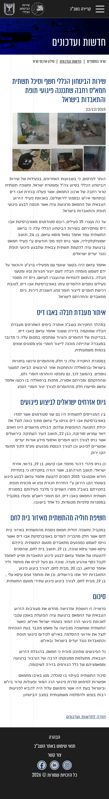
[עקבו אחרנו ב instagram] (67, 765)
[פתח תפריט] (100, 9)
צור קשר (54, 755)
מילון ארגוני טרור (43, 61)
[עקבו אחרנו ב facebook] (42, 765)
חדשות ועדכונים (70, 61)
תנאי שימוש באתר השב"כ (54, 746)
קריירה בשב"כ (80, 9)
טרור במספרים (96, 61)
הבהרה (54, 737)
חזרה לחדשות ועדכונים (86, 716)
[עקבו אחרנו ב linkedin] (54, 765)
